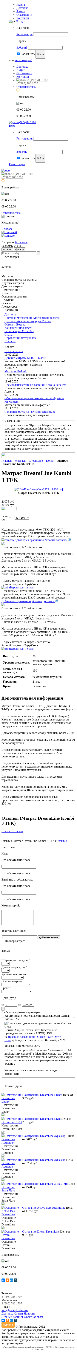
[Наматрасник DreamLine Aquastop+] (11, 1142)
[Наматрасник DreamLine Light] (11, 1122)
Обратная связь (26, 86)
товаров (21, 242)
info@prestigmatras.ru (14, 1310)
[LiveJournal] (15, 1280)
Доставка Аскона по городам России (27, 321)
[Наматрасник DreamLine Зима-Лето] (11, 1190)
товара (7, 228)
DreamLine (36, 460)
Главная (6, 460)
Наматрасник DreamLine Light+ (42, 1094)
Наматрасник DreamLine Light (41, 1118)
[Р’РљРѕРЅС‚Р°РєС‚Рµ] (3, 1280)
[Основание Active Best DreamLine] (11, 1214)
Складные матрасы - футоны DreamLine (29, 411)
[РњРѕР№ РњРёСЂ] (11, 1280)
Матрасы (20, 460)
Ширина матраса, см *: (16, 960)
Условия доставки (56, 540)
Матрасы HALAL (15, 371)
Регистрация (24, 34)
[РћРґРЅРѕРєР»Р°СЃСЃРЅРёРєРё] (7, 1280)
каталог (7, 249)
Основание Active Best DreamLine (43, 1207)
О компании (24, 14)
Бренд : (6, 988)
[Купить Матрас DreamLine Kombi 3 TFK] (9, 509)
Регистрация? (23, 60)
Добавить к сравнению (30, 540)
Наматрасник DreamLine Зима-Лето (45, 1183)
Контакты (22, 18)
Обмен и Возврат (15, 324)
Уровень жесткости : (14, 974)
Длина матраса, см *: (14, 967)
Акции (20, 11)
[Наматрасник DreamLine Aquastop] (11, 1166)
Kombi (50, 460)
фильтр (19, 249)
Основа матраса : (12, 981)
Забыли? (21, 47)
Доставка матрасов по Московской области (32, 317)
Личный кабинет (12, 1316)
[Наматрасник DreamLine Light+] (11, 1101)
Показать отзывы (12, 831)
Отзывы (61, 840)
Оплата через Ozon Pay (19, 331)
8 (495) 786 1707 (37, 80)
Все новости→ (13, 351)
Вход (19, 21)
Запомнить (28, 53)
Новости (10, 341)
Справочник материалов (20, 338)
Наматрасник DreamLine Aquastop (43, 1159)
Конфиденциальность (18, 327)
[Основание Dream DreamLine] (11, 1238)
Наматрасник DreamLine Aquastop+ (44, 1135)
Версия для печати (22, 587)
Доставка (22, 8)
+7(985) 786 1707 (27, 83)
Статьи (8, 334)
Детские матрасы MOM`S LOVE (25, 357)
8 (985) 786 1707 (11, 1303)
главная (21, 4)
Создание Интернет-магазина (16, 1347)
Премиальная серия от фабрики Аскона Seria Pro (35, 384)
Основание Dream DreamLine (40, 1231)
